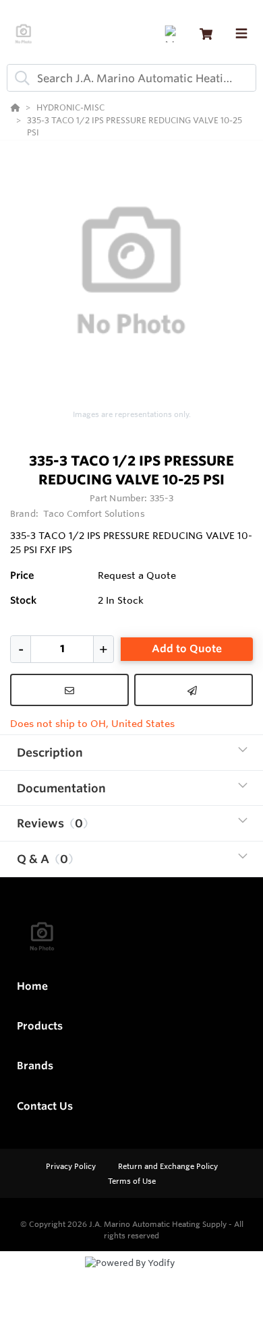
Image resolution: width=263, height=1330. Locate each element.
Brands (35, 1065)
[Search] (19, 78)
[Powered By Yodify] (131, 1275)
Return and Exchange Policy (168, 1166)
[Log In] (173, 34)
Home (32, 986)
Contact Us (45, 1106)
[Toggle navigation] (241, 33)
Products (40, 1025)
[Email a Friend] (193, 690)
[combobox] (131, 78)
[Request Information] (69, 690)
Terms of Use (132, 1181)
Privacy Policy (72, 1166)
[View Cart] (206, 34)
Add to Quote (187, 648)
